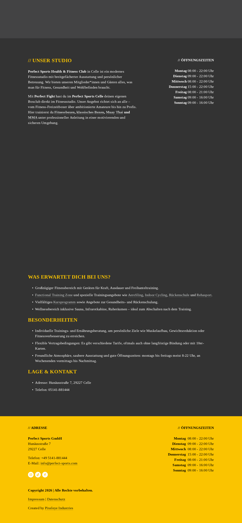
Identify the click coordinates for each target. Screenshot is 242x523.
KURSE (18, 14)
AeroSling (135, 295)
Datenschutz (56, 499)
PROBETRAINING (206, 14)
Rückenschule (179, 295)
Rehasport (204, 295)
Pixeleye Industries (59, 508)
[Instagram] (31, 474)
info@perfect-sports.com (59, 463)
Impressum (36, 499)
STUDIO (91, 14)
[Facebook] (45, 474)
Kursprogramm (64, 302)
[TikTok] (38, 474)
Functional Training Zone (54, 295)
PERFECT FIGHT (54, 14)
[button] (51, 151)
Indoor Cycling (156, 295)
